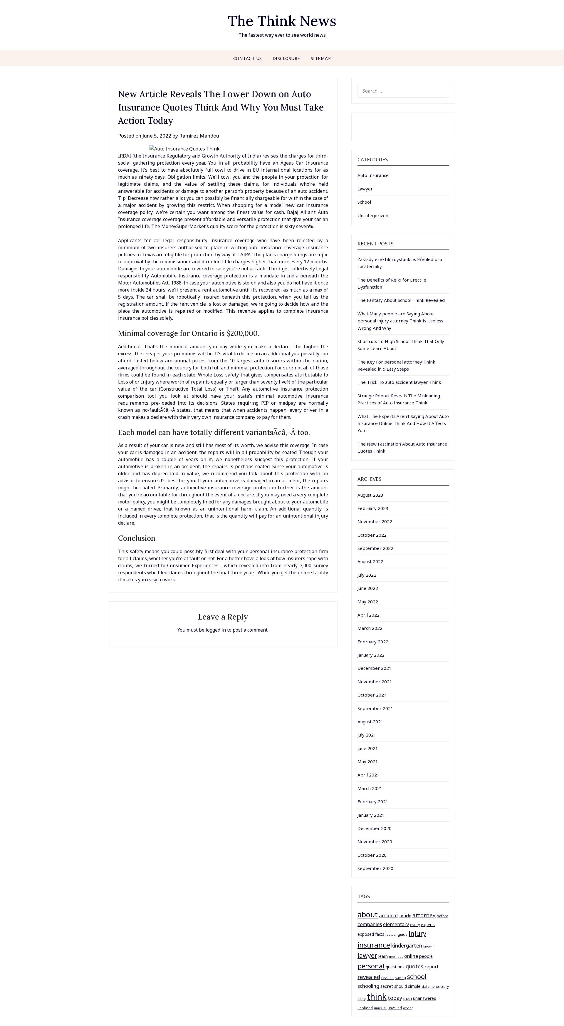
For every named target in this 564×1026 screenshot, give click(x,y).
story (445, 986)
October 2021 (372, 695)
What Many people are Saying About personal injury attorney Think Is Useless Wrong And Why (400, 321)
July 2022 (366, 575)
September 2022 (375, 548)
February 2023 (372, 508)
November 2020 (374, 841)
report (431, 966)
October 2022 (372, 535)
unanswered (424, 998)
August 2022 (370, 561)
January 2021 (371, 815)
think (377, 996)
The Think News (282, 21)
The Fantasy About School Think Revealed (401, 300)
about (367, 914)
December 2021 (374, 668)
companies (369, 924)
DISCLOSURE (286, 58)
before (442, 915)
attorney (424, 915)
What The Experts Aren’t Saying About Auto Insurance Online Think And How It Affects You (403, 423)
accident (388, 915)
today (395, 997)
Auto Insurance (373, 175)
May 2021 (367, 761)
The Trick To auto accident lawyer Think (399, 382)
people (426, 956)
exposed (365, 934)
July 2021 (366, 735)
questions (395, 967)
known (428, 946)
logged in (216, 630)
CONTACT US (247, 58)
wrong (408, 1008)
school (417, 976)
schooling (368, 986)
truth (407, 998)
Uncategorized (372, 215)
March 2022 (369, 628)
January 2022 (371, 655)
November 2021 (374, 681)
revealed (368, 976)
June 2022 (367, 588)
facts (379, 934)
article (405, 915)
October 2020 (372, 855)
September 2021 (375, 708)
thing (361, 998)
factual (391, 934)
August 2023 (370, 495)
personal (371, 965)
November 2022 (374, 521)
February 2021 (372, 801)
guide (402, 934)
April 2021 (368, 775)
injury (417, 933)
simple (414, 986)
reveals (387, 977)
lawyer (367, 955)
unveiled (395, 1007)
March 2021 (369, 788)
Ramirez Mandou (199, 135)
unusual (380, 1008)
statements (430, 986)
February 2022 (372, 642)
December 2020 (374, 828)
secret (386, 986)
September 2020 (375, 868)
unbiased (365, 1007)
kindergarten (406, 945)
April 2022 (368, 615)
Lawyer (365, 189)
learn (383, 956)
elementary (396, 924)
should (400, 986)
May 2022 (367, 602)
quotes (414, 966)
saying (400, 977)
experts (428, 924)
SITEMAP (321, 58)
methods (396, 957)
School (364, 202)
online (411, 956)
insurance (373, 945)
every (415, 924)
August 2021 (370, 721)
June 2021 (367, 748)
